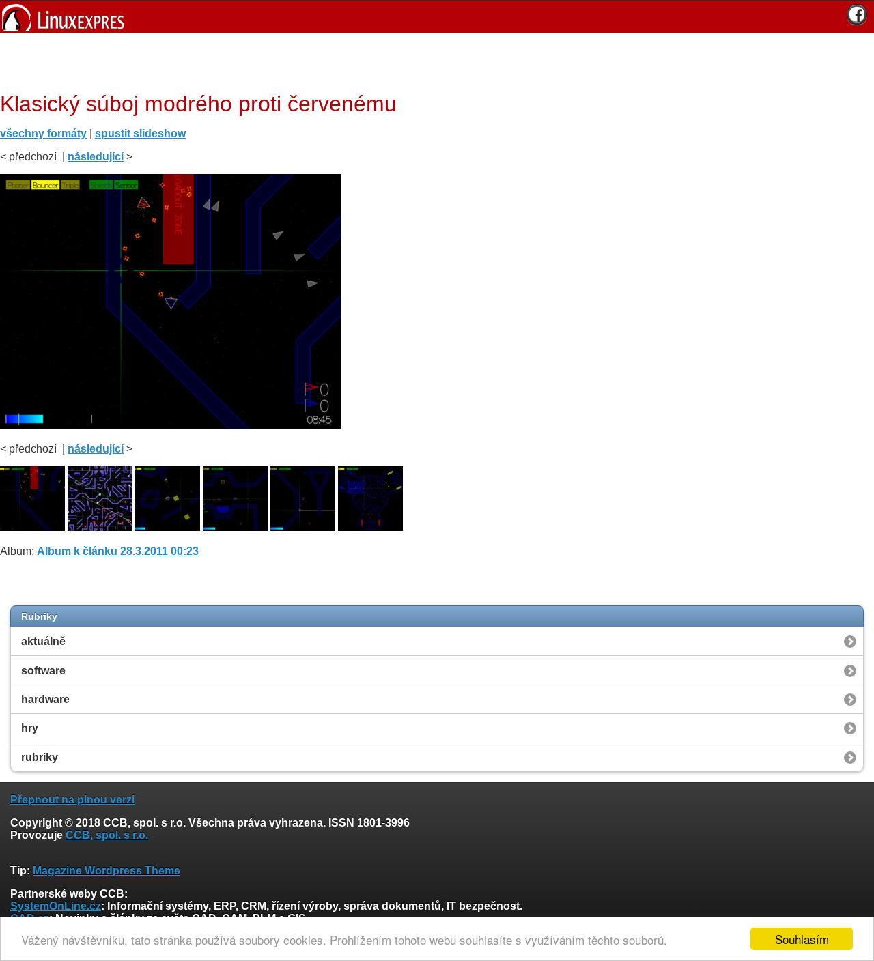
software (43, 670)
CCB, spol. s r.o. (107, 835)
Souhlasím (802, 938)
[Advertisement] (432, 61)
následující (96, 156)
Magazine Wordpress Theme (106, 870)
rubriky (39, 757)
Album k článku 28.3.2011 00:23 (118, 551)
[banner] (437, 16)
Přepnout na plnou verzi (72, 799)
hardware (45, 699)
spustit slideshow (140, 133)
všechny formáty (43, 133)
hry (29, 728)
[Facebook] (857, 14)
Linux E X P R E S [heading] (437, 17)
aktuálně (43, 641)
